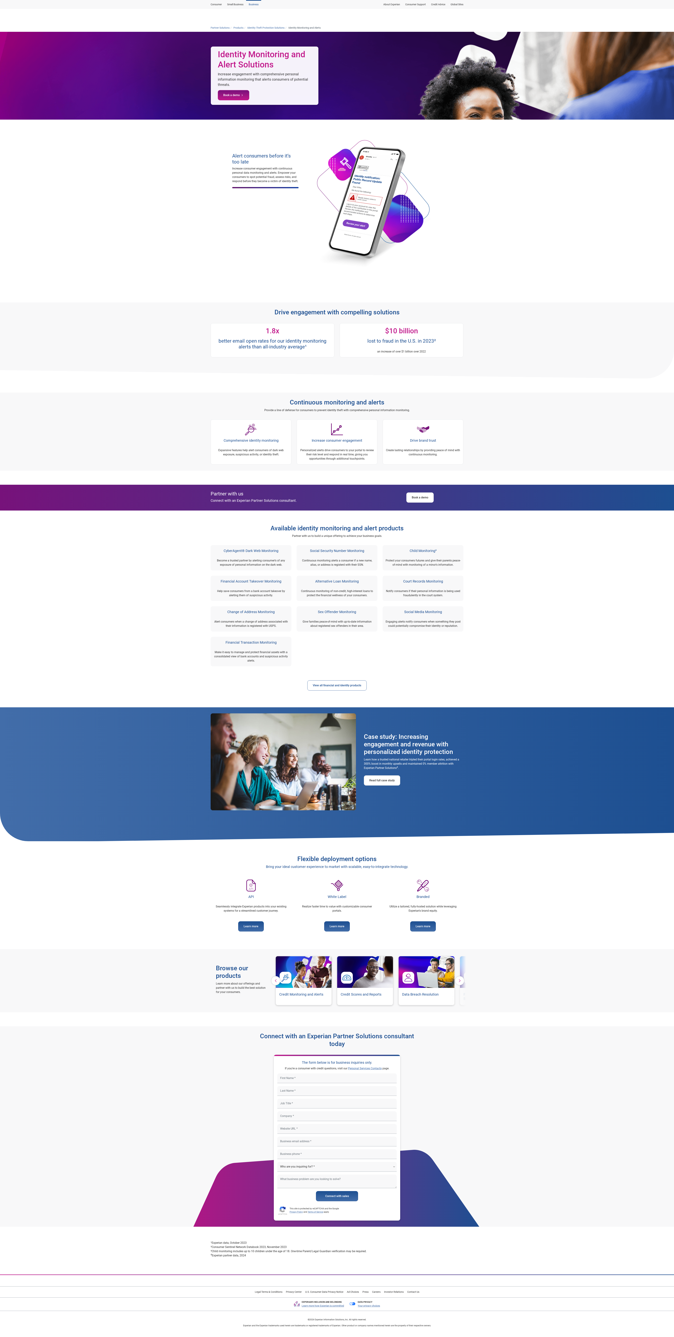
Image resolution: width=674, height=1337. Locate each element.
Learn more (251, 926)
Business (254, 4)
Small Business (235, 4)
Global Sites (457, 4)
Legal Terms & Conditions (268, 1291)
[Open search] (460, 16)
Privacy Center (294, 1291)
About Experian (391, 4)
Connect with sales (337, 1196)
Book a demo (231, 95)
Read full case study (382, 780)
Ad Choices (353, 1291)
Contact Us (413, 1291)
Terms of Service (315, 1212)
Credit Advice (438, 4)
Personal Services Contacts (365, 1068)
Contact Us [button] (439, 16)
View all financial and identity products (337, 685)
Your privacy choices (369, 1305)
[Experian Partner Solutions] (228, 16)
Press (365, 1291)
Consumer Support (415, 4)
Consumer (216, 4)
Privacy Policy (296, 1212)
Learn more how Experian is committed (323, 1305)
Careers (376, 1291)
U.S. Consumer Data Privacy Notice (324, 1291)
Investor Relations (394, 1291)
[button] (353, 16)
